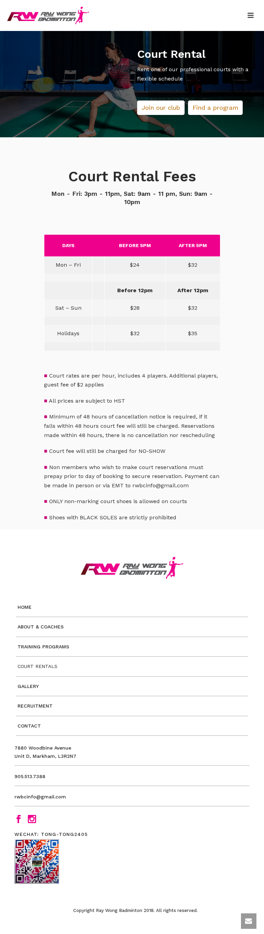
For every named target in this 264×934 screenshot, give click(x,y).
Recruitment (35, 706)
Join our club (161, 107)
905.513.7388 (29, 776)
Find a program (215, 107)
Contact (29, 726)
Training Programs (43, 646)
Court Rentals (37, 666)
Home (25, 607)
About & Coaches (41, 626)
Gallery (28, 686)
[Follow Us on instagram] (32, 819)
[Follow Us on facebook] (18, 819)
